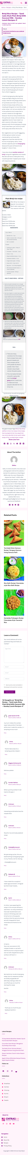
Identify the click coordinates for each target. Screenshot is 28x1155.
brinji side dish (9, 435)
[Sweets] (5, 1100)
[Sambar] (5, 1087)
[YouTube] (15, 505)
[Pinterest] (7, 443)
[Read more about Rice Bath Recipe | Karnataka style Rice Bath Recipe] (14, 568)
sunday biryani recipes (16, 437)
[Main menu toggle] (26, 3)
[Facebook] (4, 443)
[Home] (4, 1137)
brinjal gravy (21, 143)
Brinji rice (18, 429)
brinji (7, 437)
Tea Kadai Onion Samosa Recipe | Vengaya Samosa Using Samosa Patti (12, 550)
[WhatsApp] (11, 443)
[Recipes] (4, 1143)
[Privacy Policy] (6, 1146)
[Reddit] (23, 443)
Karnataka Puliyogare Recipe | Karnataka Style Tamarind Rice (14, 620)
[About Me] (5, 1140)
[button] (21, 3)
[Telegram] (17, 443)
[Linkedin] (20, 443)
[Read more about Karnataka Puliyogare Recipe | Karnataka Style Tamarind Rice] (14, 602)
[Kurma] (5, 1093)
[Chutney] (5, 1090)
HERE (19, 339)
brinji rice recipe (12, 431)
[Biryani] (5, 1097)
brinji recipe (21, 431)
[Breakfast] (6, 1083)
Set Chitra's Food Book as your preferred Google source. (13, 32)
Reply (5, 732)
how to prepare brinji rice (9, 433)
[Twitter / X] (14, 443)
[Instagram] (12, 505)
